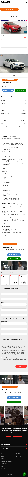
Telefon (2, 326)
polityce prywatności (4, 348)
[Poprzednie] (5, 75)
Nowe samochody (8, 6)
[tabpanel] (14, 63)
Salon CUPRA (18, 456)
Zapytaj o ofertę (8, 90)
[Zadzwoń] (24, 474)
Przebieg (2, 302)
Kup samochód (4, 448)
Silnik (2, 297)
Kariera (2, 458)
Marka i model (3, 291)
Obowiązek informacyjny (6, 461)
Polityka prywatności (5, 459)
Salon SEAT (17, 453)
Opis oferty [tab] (5, 136)
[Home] (5, 2)
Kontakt (2, 454)
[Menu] (26, 2)
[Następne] (23, 75)
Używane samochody (19, 6)
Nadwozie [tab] (17, 138)
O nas (2, 453)
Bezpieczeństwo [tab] (6, 138)
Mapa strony (3, 468)
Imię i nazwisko (4, 321)
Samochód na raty (5, 440)
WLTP (2, 466)
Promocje (3, 456)
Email (2, 332)
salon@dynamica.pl (17, 435)
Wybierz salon (3, 337)
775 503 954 (21, 90)
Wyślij (20, 366)
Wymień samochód (5, 444)
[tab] (13, 75)
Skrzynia (2, 307)
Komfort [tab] (13, 136)
